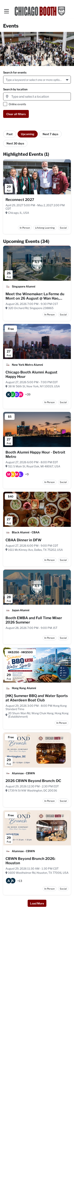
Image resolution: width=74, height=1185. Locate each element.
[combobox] (6, 79)
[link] (20, 200)
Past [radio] (10, 134)
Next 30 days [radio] (15, 143)
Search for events (14, 72)
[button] (67, 79)
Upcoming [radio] (27, 134)
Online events (17, 104)
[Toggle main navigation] (6, 11)
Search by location (15, 89)
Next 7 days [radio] (50, 134)
